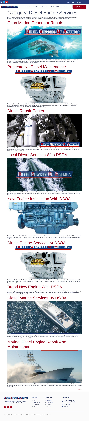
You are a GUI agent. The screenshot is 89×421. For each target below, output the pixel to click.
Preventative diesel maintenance (36, 67)
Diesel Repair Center (25, 111)
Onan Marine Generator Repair (34, 22)
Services (26, 6)
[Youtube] (6, 2)
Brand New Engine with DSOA (34, 287)
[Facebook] (1, 2)
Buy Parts (36, 6)
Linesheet (44, 6)
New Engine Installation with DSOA (39, 199)
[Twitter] (4, 2)
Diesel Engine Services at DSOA (36, 243)
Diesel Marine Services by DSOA (36, 298)
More (63, 6)
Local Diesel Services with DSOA (37, 155)
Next (80, 389)
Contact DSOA (55, 6)
